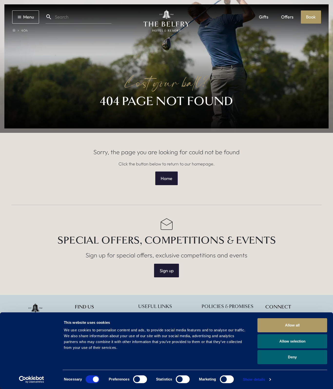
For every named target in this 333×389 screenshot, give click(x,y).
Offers (287, 17)
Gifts (263, 17)
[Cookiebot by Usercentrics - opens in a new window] (31, 379)
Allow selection (292, 341)
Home (166, 178)
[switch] (140, 379)
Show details (254, 379)
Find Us (84, 307)
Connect (278, 307)
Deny (292, 357)
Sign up (167, 270)
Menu (28, 17)
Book (311, 17)
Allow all (292, 325)
